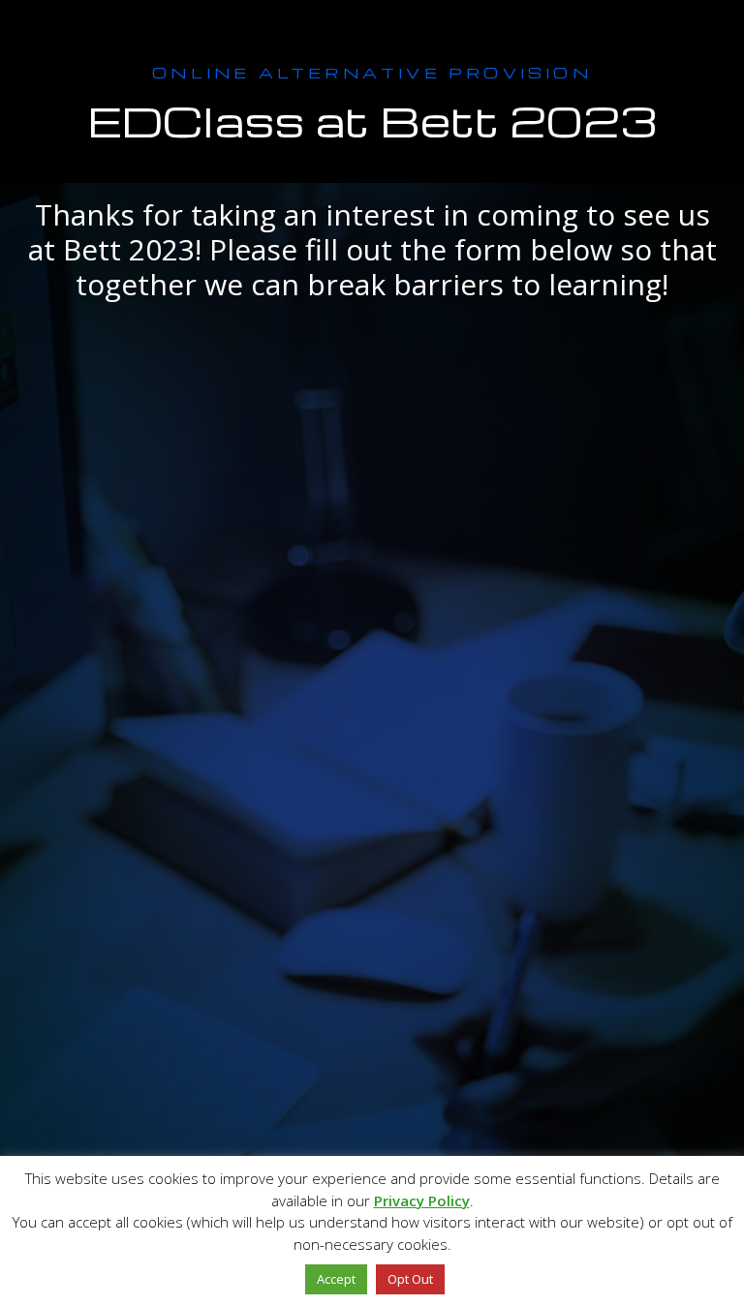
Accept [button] (336, 1279)
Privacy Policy (422, 1200)
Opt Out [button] (410, 1279)
